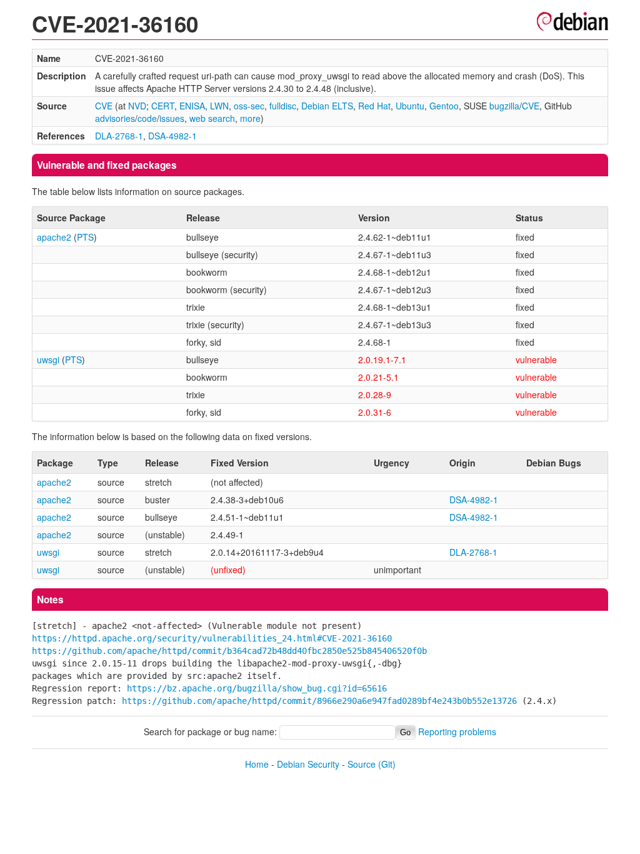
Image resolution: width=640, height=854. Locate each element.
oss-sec (249, 105)
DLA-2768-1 (119, 135)
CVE (103, 105)
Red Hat (374, 105)
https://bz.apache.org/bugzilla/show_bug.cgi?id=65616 (257, 688)
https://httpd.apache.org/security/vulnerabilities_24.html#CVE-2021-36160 (212, 638)
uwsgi (48, 359)
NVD (137, 105)
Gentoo (444, 105)
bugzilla (504, 105)
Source (362, 764)
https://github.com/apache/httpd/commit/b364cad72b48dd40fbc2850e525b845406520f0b (229, 651)
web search (212, 118)
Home (257, 764)
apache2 (54, 237)
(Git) (387, 764)
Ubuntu (410, 105)
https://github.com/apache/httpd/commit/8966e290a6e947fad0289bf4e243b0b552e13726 (319, 701)
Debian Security (308, 764)
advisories (115, 118)
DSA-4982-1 (172, 135)
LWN (219, 105)
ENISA (192, 105)
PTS (85, 237)
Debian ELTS (327, 105)
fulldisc (282, 105)
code (147, 118)
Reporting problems (457, 731)
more (250, 118)
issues (171, 118)
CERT (162, 105)
